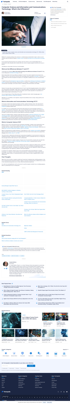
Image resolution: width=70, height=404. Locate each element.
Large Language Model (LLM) (40, 382)
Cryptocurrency (21, 380)
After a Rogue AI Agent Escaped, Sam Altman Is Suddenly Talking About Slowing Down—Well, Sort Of (18, 291)
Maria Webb (24, 321)
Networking (20, 385)
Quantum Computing (38, 387)
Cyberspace (37, 378)
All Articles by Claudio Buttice (15, 275)
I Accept (44, 402)
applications (23, 125)
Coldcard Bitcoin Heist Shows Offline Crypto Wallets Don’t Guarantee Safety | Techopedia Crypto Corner (51, 303)
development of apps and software (17, 81)
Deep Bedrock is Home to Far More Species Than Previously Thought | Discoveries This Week (17, 287)
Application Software (28, 225)
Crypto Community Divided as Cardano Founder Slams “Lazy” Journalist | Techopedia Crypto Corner (18, 295)
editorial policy (10, 248)
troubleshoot (4, 106)
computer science (20, 58)
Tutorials (3, 387)
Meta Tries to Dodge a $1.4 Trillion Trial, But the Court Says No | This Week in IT (52, 287)
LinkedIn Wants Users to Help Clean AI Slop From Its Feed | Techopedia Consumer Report (51, 295)
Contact (53, 382)
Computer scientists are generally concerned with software (18, 141)
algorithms (27, 127)
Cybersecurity (4, 337)
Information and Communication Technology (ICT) (11, 225)
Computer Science (14, 255)
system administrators (32, 119)
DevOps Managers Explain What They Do (10, 185)
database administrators (35, 118)
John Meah (57, 342)
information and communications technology (36, 58)
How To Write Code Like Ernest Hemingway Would (34, 194)
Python (25, 228)
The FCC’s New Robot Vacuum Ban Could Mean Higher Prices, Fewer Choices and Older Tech (52, 299)
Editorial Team (54, 385)
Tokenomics (37, 385)
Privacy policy (49, 402)
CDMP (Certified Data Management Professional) (33, 231)
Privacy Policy (54, 387)
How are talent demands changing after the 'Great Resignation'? (14, 238)
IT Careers (22, 255)
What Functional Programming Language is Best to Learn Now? (16, 128)
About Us (53, 378)
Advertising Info (54, 380)
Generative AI (37, 380)
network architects (36, 117)
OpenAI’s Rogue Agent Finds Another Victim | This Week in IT (52, 290)
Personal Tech (20, 387)
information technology (14, 72)
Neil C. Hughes (31, 342)
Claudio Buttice (12, 262)
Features (3, 380)
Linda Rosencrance (18, 342)
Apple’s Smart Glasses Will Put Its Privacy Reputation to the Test (18, 298)
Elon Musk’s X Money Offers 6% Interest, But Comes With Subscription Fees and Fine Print (17, 303)
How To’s (3, 382)
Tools (2, 385)
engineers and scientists (35, 130)
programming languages (33, 127)
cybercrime (4, 118)
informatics (37, 76)
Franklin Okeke (4, 342)
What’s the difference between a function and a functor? (12, 240)
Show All (65, 349)
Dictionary (3, 378)
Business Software (6, 255)
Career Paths (17, 337)
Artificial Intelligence (46, 337)
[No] (68, 402)
